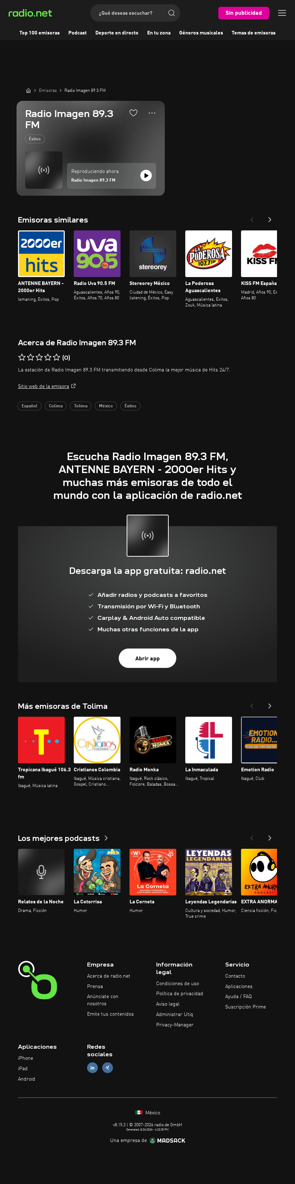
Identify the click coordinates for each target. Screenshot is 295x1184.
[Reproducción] (146, 175)
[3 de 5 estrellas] (39, 357)
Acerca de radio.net (108, 976)
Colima (56, 406)
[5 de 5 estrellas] (56, 357)
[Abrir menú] (282, 13)
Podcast (77, 33)
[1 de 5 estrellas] (22, 357)
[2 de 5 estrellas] (30, 357)
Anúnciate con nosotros (102, 1000)
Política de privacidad (179, 993)
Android (26, 1079)
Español (29, 406)
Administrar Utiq (174, 1014)
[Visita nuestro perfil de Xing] (107, 1068)
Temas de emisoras (254, 33)
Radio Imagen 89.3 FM (93, 180)
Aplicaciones (239, 986)
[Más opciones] (152, 113)
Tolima (80, 406)
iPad (23, 1068)
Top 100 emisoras (39, 33)
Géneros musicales (201, 33)
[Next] (270, 217)
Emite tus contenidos (110, 1014)
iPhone (25, 1058)
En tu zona (159, 33)
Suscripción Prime (245, 1007)
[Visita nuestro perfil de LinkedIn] (92, 1068)
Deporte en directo (117, 33)
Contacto (235, 976)
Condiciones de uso (177, 983)
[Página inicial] (28, 90)
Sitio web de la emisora (43, 386)
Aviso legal (168, 1004)
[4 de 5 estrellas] (48, 357)
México (106, 406)
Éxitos (35, 139)
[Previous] (252, 217)
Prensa (95, 986)
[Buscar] (171, 13)
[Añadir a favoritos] (133, 112)
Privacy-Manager (175, 1025)
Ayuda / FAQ (238, 996)
